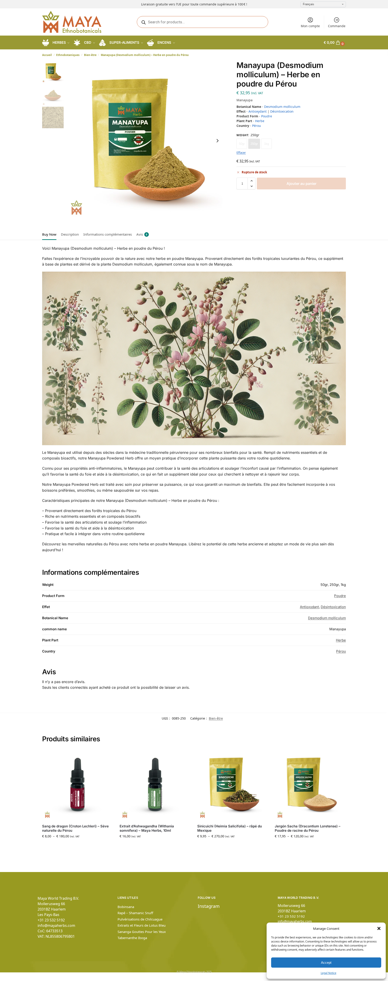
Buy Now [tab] (49, 234)
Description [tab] (70, 234)
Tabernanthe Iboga (132, 937)
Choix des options (77, 845)
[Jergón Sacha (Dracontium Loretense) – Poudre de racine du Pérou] (310, 785)
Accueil (47, 55)
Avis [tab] (141, 234)
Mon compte (310, 26)
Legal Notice (328, 973)
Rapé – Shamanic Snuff (135, 913)
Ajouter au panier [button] (155, 845)
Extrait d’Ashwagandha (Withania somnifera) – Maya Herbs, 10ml (147, 828)
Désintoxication (282, 111)
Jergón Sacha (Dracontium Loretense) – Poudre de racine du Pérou (307, 828)
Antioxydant (257, 111)
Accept (326, 962)
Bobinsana (126, 906)
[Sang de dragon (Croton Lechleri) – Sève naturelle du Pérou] (77, 785)
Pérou (256, 125)
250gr (254, 143)
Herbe (259, 121)
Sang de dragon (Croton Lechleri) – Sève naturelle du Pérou (75, 828)
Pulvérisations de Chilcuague (140, 919)
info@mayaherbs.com (56, 925)
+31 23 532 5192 (51, 920)
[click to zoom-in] (144, 140)
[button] (379, 928)
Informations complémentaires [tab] (107, 234)
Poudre (266, 116)
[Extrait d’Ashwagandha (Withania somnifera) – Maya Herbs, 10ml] (155, 785)
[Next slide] (217, 140)
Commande (336, 26)
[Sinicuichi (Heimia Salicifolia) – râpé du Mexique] (232, 785)
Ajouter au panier (301, 183)
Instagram (209, 906)
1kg (266, 143)
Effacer (241, 152)
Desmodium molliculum (282, 106)
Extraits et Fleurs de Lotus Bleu (142, 925)
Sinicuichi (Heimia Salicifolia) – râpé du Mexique (229, 828)
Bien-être (90, 55)
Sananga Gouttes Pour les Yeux (142, 931)
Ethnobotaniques (68, 55)
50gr (242, 143)
